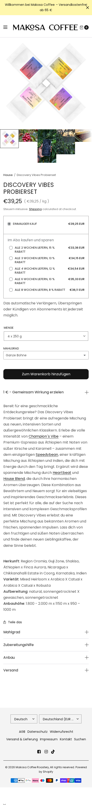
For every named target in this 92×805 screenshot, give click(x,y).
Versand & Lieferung (22, 739)
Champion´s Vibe (44, 436)
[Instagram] (46, 752)
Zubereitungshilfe (18, 645)
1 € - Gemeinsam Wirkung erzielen (33, 392)
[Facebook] (39, 752)
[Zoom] (46, 83)
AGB (22, 731)
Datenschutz (37, 731)
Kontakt (66, 739)
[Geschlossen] (87, 7)
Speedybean (47, 454)
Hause (8, 175)
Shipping (35, 209)
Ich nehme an (46, 800)
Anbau (9, 657)
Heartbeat (62, 472)
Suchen (80, 739)
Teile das (15, 622)
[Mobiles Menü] (8, 27)
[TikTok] (53, 752)
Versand (10, 670)
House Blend (14, 478)
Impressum (49, 739)
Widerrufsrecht (61, 731)
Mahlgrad (11, 632)
